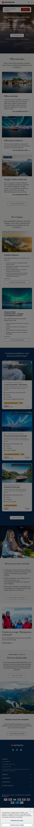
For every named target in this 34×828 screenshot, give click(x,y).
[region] (17, 818)
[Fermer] (32, 810)
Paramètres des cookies (17, 820)
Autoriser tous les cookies (17, 825)
